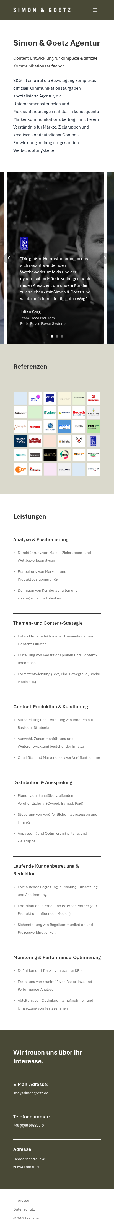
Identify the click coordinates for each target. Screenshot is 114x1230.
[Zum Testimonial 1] (52, 336)
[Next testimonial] (105, 258)
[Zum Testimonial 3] (62, 336)
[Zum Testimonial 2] (57, 336)
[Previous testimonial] (8, 258)
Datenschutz (24, 1209)
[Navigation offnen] (95, 10)
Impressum (23, 1200)
